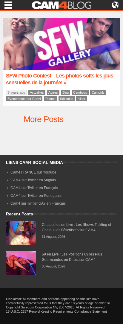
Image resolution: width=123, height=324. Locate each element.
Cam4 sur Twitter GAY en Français (38, 203)
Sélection (66, 99)
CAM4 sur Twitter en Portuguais (35, 196)
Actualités (37, 92)
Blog (65, 92)
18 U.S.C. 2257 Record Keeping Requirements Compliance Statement (56, 311)
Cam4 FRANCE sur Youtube (33, 172)
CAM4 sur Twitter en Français (34, 188)
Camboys (80, 92)
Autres (53, 92)
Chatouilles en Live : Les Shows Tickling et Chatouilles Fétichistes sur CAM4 (76, 227)
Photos (50, 99)
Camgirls (98, 92)
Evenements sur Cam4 (24, 99)
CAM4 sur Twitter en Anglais (33, 180)
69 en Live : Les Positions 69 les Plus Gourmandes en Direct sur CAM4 (72, 257)
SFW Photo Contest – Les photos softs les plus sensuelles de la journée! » (59, 79)
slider (81, 99)
